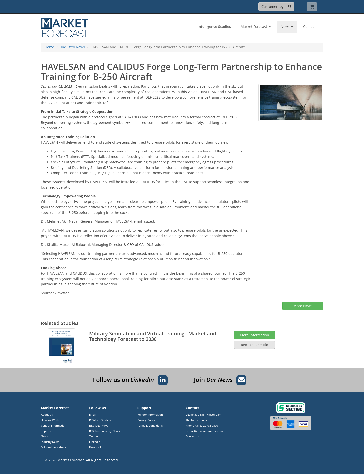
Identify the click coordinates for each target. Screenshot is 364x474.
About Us (47, 414)
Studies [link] (214, 26)
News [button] (286, 26)
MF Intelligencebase (53, 447)
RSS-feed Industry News (104, 431)
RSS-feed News (98, 425)
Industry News (50, 442)
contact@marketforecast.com (204, 431)
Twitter (93, 436)
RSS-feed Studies (100, 420)
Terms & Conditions (150, 425)
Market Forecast (70, 460)
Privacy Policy (146, 420)
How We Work (50, 420)
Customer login (274, 6)
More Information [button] (254, 335)
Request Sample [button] (254, 344)
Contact (309, 26)
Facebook (95, 447)
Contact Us (193, 436)
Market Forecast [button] (254, 26)
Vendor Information (53, 425)
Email (92, 414)
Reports (46, 431)
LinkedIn (94, 442)
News (44, 436)
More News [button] (302, 305)
